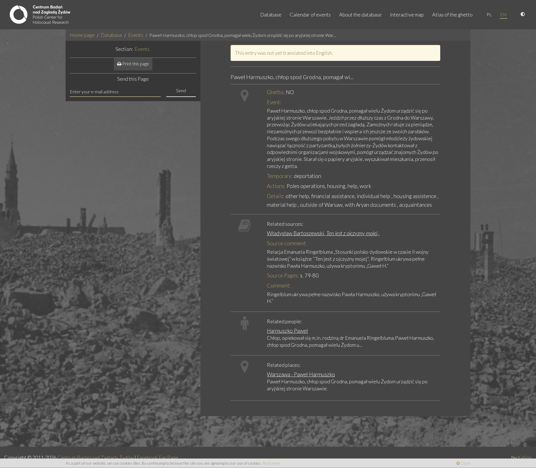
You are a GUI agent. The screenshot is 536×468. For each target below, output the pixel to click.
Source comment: (287, 243)
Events (135, 35)
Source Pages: (283, 275)
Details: (275, 196)
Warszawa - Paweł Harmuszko (301, 374)
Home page (82, 35)
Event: (274, 102)
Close (465, 463)
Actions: (276, 186)
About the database (360, 14)
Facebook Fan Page (157, 457)
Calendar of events (310, 14)
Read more (271, 463)
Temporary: (280, 176)
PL (489, 14)
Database (270, 14)
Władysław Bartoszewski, (323, 233)
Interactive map (407, 14)
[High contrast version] (523, 15)
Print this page (135, 63)
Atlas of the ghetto (452, 14)
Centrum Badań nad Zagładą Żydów (95, 457)
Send (181, 90)
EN (503, 14)
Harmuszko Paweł (287, 330)
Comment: (279, 285)
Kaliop (525, 457)
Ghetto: (276, 92)
